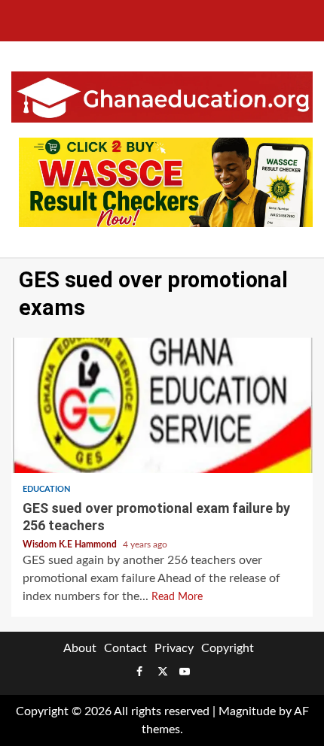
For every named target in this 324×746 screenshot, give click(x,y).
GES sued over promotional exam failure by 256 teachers (162, 405)
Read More (177, 597)
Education (46, 489)
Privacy (174, 648)
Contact (125, 648)
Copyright (227, 648)
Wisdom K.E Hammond (71, 544)
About (79, 648)
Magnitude (247, 711)
